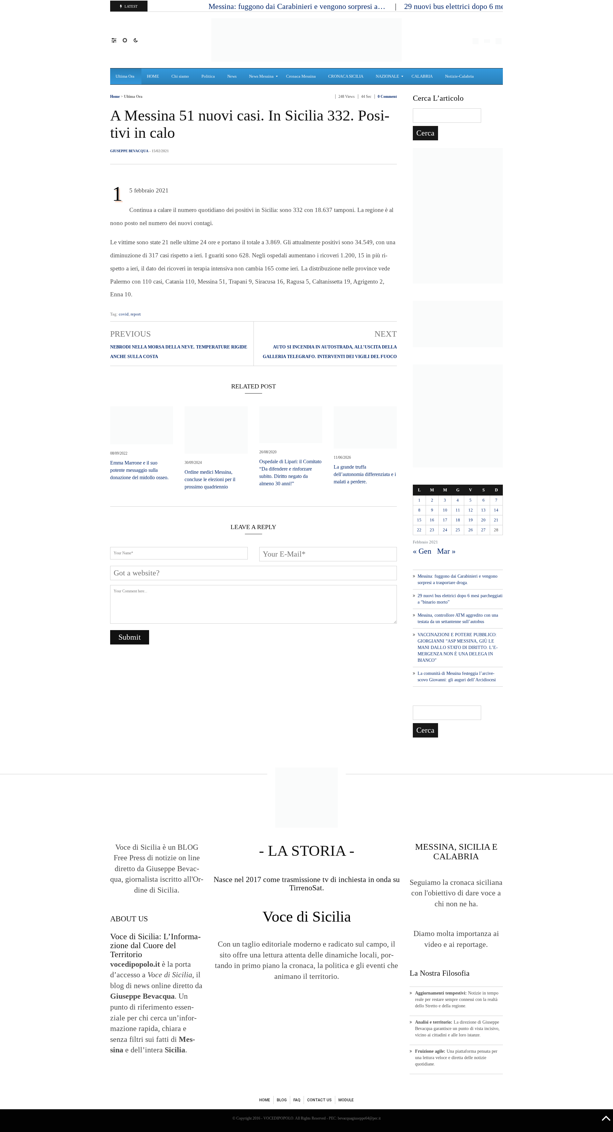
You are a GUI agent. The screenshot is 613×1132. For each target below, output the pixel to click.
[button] (117, 40)
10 (445, 510)
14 (496, 510)
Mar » (446, 551)
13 (483, 510)
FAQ (296, 1100)
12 (470, 510)
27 (483, 529)
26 (470, 529)
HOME (264, 1100)
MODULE (346, 1100)
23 (432, 529)
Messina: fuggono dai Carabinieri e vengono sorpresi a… (297, 6)
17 (445, 520)
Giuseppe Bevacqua (129, 151)
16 (432, 520)
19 (470, 520)
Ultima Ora (133, 96)
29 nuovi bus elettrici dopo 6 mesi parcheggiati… (482, 6)
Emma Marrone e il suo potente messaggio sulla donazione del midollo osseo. (139, 470)
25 (458, 529)
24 (445, 529)
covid (124, 314)
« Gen (422, 551)
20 (483, 520)
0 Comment (387, 96)
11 (458, 510)
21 (496, 520)
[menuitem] (125, 76)
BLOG (282, 1100)
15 (419, 520)
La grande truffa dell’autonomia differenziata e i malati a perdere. (365, 474)
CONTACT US (319, 1100)
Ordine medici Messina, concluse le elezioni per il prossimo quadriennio (210, 479)
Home (115, 96)
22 (419, 529)
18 (458, 520)
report (136, 314)
